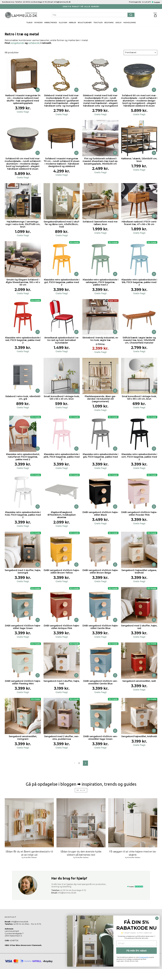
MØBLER (72, 22)
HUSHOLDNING (129, 22)
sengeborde (17, 43)
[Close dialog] (157, 918)
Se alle (81, 790)
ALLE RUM (63, 22)
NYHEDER (38, 22)
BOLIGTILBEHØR (85, 22)
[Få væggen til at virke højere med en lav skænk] (132, 822)
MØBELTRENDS (50, 22)
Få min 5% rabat (136, 950)
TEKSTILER (98, 22)
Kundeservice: (8, 2)
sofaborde (34, 43)
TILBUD (29, 22)
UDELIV (118, 22)
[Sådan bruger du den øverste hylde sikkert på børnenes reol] (81, 822)
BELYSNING (109, 22)
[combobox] (92, 15)
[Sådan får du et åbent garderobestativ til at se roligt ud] (29, 822)
